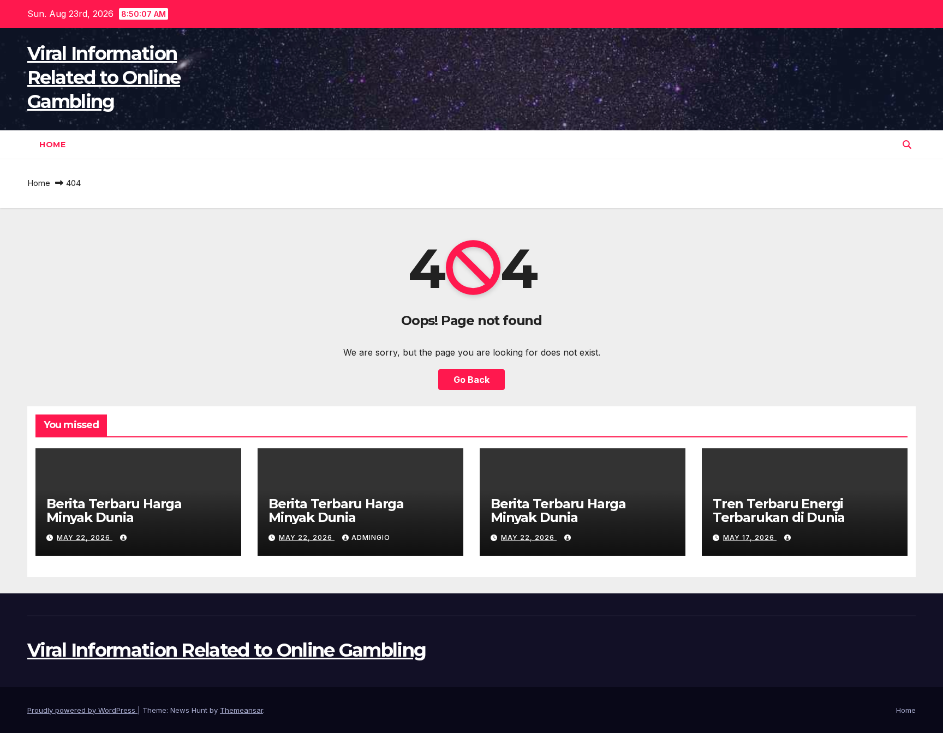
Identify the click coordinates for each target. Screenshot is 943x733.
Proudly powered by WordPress (82, 710)
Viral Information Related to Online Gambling (103, 77)
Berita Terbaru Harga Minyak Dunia (114, 510)
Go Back (471, 379)
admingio (370, 537)
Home (52, 144)
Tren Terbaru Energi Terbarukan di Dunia (779, 510)
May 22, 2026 (84, 537)
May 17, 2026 (750, 537)
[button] (907, 144)
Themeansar (241, 710)
